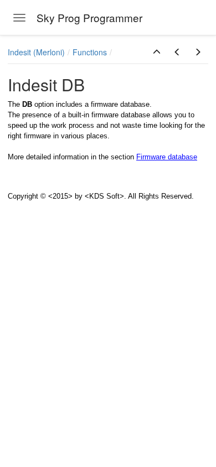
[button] (156, 52)
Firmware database (166, 157)
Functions (90, 52)
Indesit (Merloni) (36, 52)
